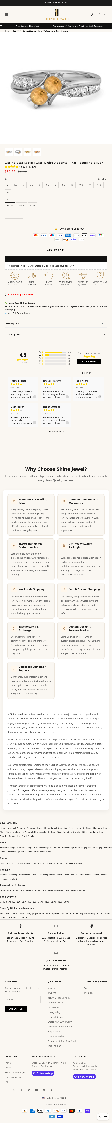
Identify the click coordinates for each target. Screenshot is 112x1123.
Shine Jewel (16, 714)
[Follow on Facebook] (6, 1089)
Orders (8, 1067)
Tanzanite (4, 913)
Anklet (71, 828)
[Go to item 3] (27, 152)
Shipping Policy (55, 1002)
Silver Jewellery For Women (19, 832)
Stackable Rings (7, 847)
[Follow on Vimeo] (44, 1089)
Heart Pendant (55, 875)
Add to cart (55, 250)
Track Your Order (13, 1077)
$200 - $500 (63, 902)
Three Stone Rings (42, 852)
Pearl (22, 913)
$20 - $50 (17, 31)
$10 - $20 (16, 902)
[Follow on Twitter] (13, 1089)
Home (7, 31)
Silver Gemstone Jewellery (69, 832)
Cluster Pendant (39, 875)
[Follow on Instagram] (21, 1089)
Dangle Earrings (22, 863)
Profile (8, 1062)
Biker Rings (12, 852)
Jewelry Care (54, 992)
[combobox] (91, 372)
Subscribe (16, 1009)
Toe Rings (51, 828)
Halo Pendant (24, 875)
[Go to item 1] (9, 152)
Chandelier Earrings (73, 863)
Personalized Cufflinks (75, 890)
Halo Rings (67, 847)
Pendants (20, 828)
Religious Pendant (8, 879)
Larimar (23, 917)
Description (12, 323)
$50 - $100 (38, 902)
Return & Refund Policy (59, 997)
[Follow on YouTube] (36, 1089)
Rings (2, 828)
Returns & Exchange (14, 1072)
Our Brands (53, 1007)
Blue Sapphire (52, 913)
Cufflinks (87, 828)
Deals (86, 988)
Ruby (29, 913)
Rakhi (78, 828)
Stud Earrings (38, 863)
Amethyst (77, 913)
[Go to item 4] (37, 152)
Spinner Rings (25, 852)
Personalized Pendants (52, 890)
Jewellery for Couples (10, 836)
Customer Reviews (56, 1036)
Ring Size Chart (55, 1031)
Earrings (11, 828)
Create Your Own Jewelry (60, 1021)
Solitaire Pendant (8, 875)
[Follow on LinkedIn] (51, 1089)
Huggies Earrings (54, 863)
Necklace (31, 828)
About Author (54, 1045)
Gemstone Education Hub (60, 1026)
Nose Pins (62, 828)
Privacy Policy (54, 1012)
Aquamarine (38, 913)
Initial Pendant (85, 875)
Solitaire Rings (94, 847)
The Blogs (88, 992)
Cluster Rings (79, 847)
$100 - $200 (50, 902)
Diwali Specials (28, 836)
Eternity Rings (40, 847)
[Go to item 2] (18, 152)
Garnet (107, 913)
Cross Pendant (70, 875)
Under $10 (5, 902)
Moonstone (66, 913)
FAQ (7, 1082)
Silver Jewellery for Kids (44, 832)
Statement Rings (24, 847)
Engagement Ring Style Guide (62, 1041)
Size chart (102, 179)
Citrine (3, 917)
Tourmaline (88, 913)
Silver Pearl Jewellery (93, 832)
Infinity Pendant (101, 875)
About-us (52, 988)
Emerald (14, 913)
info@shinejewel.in (88, 1066)
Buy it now (56, 258)
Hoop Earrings (6, 863)
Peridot (98, 913)
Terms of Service (56, 1017)
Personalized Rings (9, 890)
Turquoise (13, 917)
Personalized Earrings (30, 890)
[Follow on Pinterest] (28, 1089)
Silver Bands (54, 847)
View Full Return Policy (19, 313)
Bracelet (41, 828)
